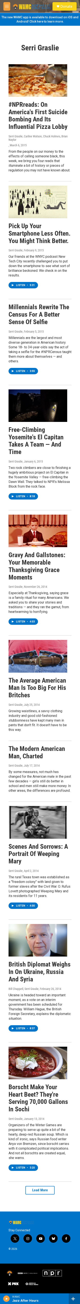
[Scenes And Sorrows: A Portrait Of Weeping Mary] (38, 822)
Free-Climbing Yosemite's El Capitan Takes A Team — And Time (36, 441)
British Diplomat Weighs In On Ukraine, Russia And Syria (40, 972)
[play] (6, 1299)
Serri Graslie (16, 250)
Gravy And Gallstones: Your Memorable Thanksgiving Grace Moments (37, 566)
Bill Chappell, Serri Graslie (24, 989)
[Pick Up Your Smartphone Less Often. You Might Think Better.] (38, 202)
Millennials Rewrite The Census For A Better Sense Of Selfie (39, 314)
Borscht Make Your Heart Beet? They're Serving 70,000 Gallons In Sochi (38, 1098)
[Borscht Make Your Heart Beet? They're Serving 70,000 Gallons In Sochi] (38, 1063)
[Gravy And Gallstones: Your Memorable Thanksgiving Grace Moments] (38, 531)
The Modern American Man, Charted (37, 752)
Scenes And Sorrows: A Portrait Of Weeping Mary (38, 854)
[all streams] (74, 1298)
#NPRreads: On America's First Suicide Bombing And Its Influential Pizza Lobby (38, 115)
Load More (40, 1190)
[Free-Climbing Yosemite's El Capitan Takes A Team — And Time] (38, 405)
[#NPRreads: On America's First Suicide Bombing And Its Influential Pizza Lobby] (38, 80)
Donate (66, 6)
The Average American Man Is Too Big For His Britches (37, 688)
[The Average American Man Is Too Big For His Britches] (38, 656)
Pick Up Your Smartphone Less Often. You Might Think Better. (40, 233)
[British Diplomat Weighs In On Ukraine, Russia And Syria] (38, 940)
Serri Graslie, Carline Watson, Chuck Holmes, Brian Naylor (38, 138)
